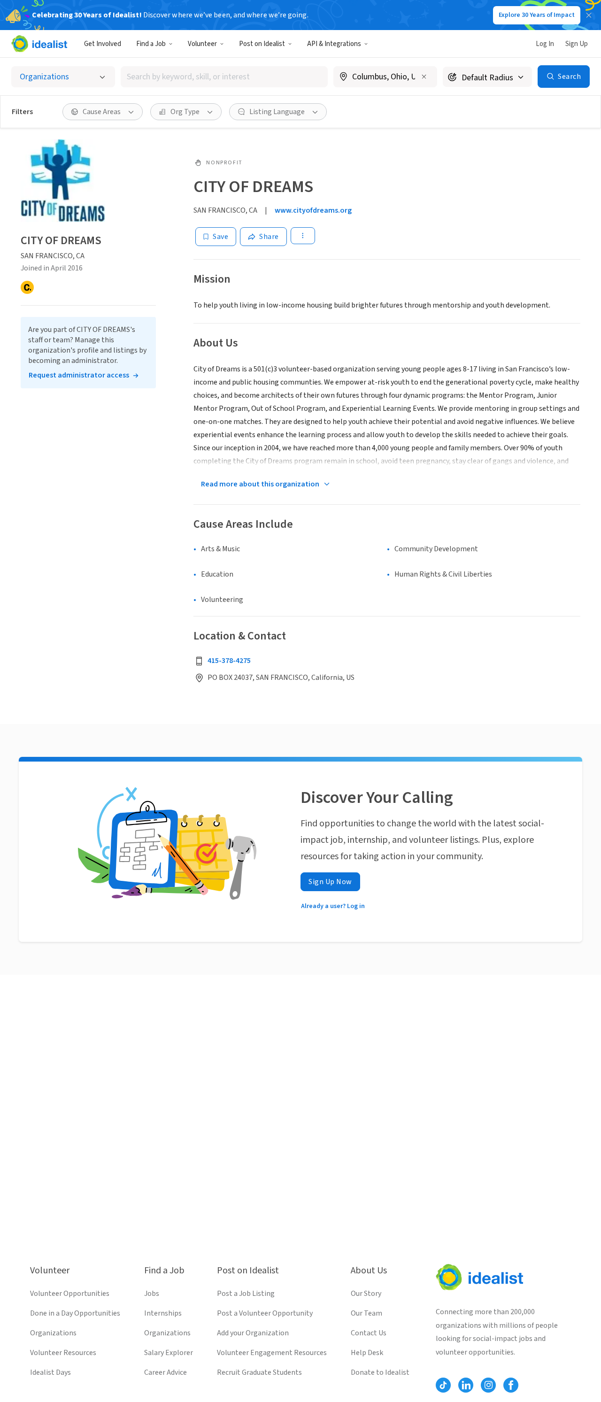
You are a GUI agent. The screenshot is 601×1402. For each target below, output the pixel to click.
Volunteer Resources (63, 1353)
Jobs (151, 1293)
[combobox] (224, 77)
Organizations (53, 1333)
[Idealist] (39, 43)
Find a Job (151, 44)
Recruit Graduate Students (259, 1372)
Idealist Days (50, 1372)
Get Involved (102, 44)
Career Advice (165, 1372)
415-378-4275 (229, 660)
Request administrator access (79, 375)
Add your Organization (253, 1333)
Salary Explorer (168, 1353)
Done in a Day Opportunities (75, 1313)
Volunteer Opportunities (69, 1293)
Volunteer (202, 44)
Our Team (366, 1313)
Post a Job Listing (246, 1293)
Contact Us (368, 1333)
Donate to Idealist (380, 1372)
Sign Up (576, 44)
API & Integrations (334, 44)
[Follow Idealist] (443, 1385)
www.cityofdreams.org (313, 210)
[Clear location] (424, 76)
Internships (163, 1313)
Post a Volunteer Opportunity (265, 1313)
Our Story (366, 1293)
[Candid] (27, 287)
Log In (545, 44)
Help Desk (367, 1353)
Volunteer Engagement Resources (272, 1353)
